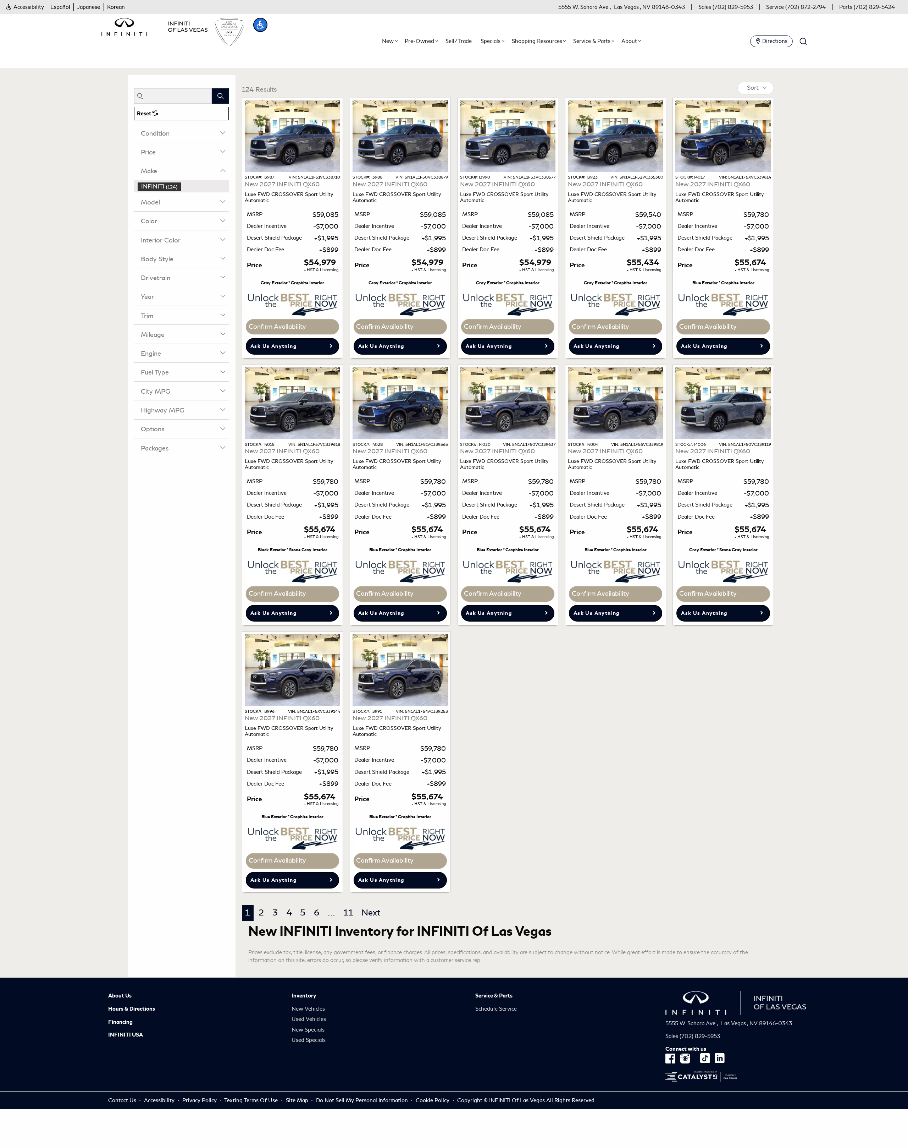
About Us (120, 996)
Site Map (297, 1100)
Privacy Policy (199, 1100)
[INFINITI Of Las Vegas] (154, 25)
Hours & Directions (131, 1009)
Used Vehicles (309, 1019)
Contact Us (122, 1100)
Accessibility (159, 1100)
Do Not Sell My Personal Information (362, 1100)
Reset (145, 113)
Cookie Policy (433, 1100)
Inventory (304, 996)
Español (60, 7)
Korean (116, 7)
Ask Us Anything (273, 346)
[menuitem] (183, 186)
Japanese (88, 7)
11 (348, 913)
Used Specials (309, 1040)
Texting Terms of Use (251, 1100)
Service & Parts (494, 996)
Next (371, 913)
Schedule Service (496, 1009)
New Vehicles (308, 1009)
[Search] (220, 95)
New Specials (308, 1030)
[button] (25, 7)
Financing (120, 1022)
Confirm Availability (277, 326)
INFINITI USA (125, 1035)
